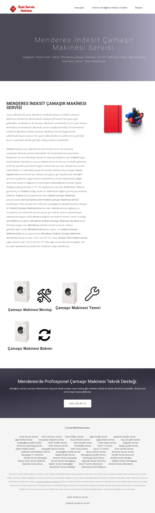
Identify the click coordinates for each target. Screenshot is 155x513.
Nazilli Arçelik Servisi (65, 454)
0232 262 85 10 (77, 403)
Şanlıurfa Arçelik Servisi (124, 436)
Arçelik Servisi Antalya (120, 457)
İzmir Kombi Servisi (124, 448)
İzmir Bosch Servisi (28, 436)
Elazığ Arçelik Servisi (128, 445)
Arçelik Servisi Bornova (123, 454)
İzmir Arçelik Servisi (82, 442)
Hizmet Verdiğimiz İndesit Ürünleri (109, 7)
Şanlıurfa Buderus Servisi (78, 503)
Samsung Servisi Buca (93, 457)
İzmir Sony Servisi (79, 448)
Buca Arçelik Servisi (130, 439)
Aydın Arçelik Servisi (25, 448)
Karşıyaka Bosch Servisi (52, 448)
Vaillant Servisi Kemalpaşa (124, 460)
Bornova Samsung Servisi (29, 445)
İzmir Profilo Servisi (57, 442)
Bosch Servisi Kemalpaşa (63, 460)
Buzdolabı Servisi (82, 445)
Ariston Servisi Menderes (121, 463)
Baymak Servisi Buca (32, 463)
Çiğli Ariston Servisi (105, 439)
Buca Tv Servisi (101, 448)
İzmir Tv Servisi (105, 445)
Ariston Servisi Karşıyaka (65, 457)
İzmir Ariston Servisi (58, 445)
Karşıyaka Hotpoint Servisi (51, 439)
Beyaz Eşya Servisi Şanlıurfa (31, 460)
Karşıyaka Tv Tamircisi (32, 454)
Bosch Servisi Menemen (91, 463)
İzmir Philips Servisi (74, 436)
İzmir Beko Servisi (107, 442)
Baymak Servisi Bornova (94, 460)
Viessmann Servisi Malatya (62, 466)
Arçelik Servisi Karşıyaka (35, 457)
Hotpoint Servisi (130, 442)
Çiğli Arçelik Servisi (98, 436)
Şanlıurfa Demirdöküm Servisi (35, 451)
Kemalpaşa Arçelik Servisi (93, 454)
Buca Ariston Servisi (80, 439)
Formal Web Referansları (77, 428)
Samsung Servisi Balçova (93, 466)
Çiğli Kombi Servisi (23, 439)
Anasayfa (79, 7)
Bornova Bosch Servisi (123, 451)
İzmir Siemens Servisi (51, 436)
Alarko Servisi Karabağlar (61, 463)
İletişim (138, 7)
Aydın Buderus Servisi (77, 497)
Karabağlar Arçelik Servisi (29, 442)
